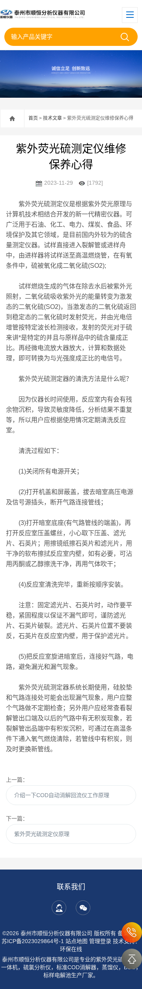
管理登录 (100, 941)
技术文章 (52, 118)
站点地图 (76, 941)
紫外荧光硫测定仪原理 (41, 834)
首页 (33, 118)
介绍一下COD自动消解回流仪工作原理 (61, 795)
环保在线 (71, 949)
